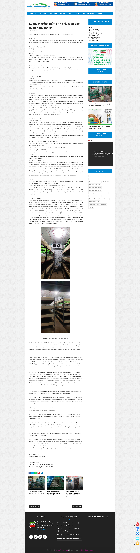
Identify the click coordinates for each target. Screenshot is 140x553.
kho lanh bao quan (101, 179)
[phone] (137, 524)
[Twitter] (36, 537)
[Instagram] (40, 537)
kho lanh (91, 179)
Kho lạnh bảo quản (94, 31)
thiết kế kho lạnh (93, 40)
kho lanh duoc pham (95, 181)
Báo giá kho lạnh (93, 35)
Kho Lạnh (53, 13)
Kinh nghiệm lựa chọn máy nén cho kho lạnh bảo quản (36, 493)
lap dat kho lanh (93, 38)
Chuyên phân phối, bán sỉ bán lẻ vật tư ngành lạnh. (99, 127)
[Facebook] (31, 537)
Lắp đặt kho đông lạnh (95, 34)
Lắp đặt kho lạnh (93, 29)
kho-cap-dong (93, 193)
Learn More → (41, 529)
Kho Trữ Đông (88, 13)
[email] (137, 533)
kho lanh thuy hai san (95, 190)
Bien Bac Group (87, 550)
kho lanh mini (106, 181)
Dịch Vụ (63, 13)
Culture (91, 176)
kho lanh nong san (94, 184)
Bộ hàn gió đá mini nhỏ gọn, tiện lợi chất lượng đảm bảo (99, 104)
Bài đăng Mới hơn (34, 506)
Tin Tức (35, 30)
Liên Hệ (99, 13)
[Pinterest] (45, 537)
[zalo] (137, 529)
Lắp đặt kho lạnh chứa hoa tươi (68, 535)
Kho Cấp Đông (74, 13)
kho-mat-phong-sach (95, 196)
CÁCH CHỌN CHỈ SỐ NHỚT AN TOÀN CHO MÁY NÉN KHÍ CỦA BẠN (73, 493)
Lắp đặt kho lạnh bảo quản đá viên (69, 538)
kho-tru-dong (93, 198)
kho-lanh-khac (103, 193)
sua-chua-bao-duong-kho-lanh (97, 204)
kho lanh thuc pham (95, 187)
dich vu (97, 176)
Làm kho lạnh (92, 32)
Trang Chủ (33, 13)
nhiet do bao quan (94, 201)
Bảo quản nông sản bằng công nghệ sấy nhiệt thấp (54, 493)
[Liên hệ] (137, 543)
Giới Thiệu (43, 13)
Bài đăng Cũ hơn (77, 506)
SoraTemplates (62, 550)
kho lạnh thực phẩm (94, 37)
